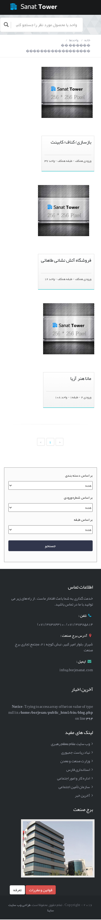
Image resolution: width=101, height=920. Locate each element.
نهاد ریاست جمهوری (75, 752)
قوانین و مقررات (40, 890)
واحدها (73, 40)
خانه (87, 40)
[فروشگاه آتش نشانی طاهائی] (63, 188)
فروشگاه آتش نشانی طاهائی (66, 260)
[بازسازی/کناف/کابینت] (67, 70)
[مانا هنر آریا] (68, 306)
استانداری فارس (78, 769)
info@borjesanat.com (76, 670)
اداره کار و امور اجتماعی (73, 778)
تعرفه (17, 890)
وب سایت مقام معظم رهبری (70, 744)
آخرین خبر (82, 795)
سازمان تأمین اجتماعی (74, 787)
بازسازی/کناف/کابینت (71, 142)
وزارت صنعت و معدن (75, 761)
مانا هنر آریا (80, 378)
